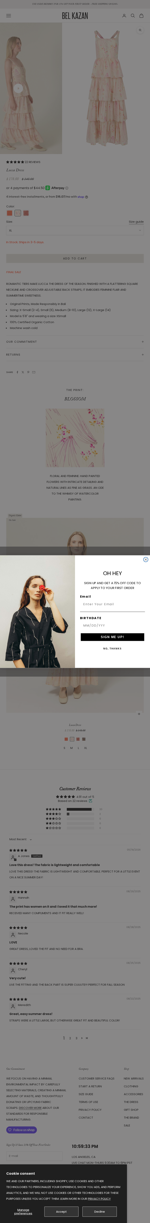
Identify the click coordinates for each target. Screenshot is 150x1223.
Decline (99, 1212)
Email (85, 596)
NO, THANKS (112, 648)
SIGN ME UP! (112, 636)
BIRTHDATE (91, 618)
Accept (61, 1212)
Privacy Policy (99, 1199)
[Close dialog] (146, 559)
